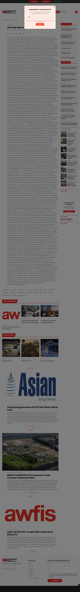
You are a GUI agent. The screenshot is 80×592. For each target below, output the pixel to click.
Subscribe (40, 24)
